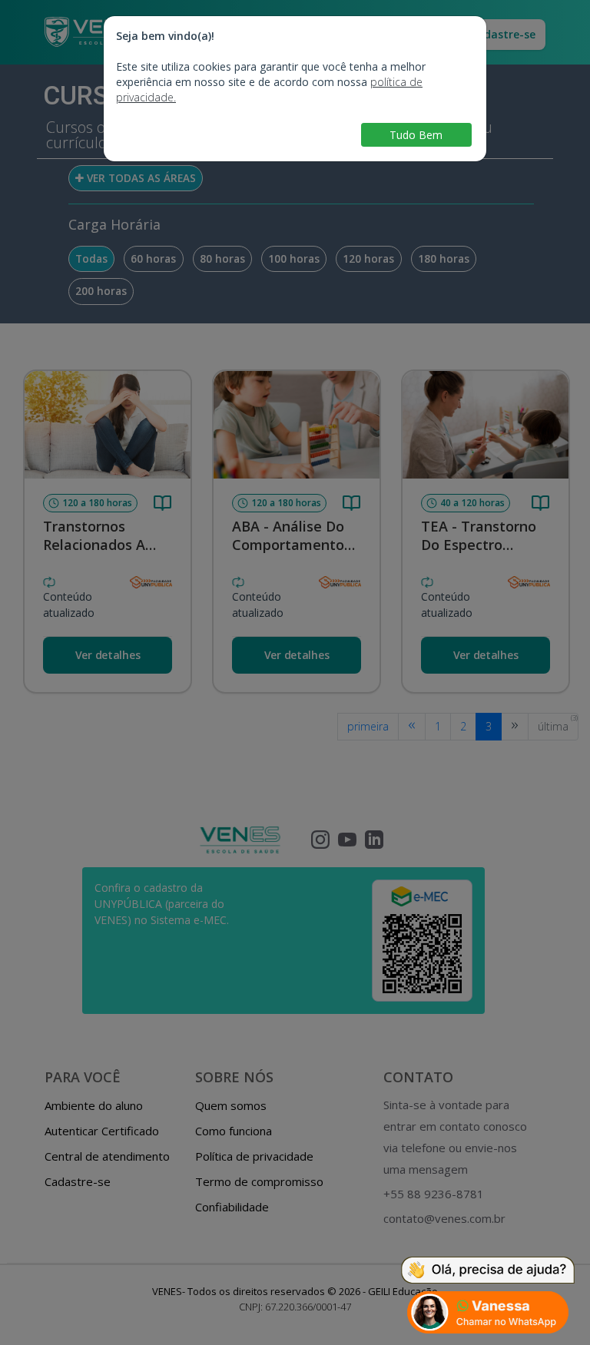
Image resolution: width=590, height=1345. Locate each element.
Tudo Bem (415, 135)
